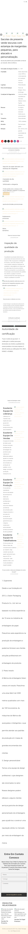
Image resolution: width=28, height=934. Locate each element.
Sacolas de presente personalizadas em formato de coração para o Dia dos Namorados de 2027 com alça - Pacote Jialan (7, 922)
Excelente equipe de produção (8, 482)
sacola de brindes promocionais (12, 204)
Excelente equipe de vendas (8, 435)
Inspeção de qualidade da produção (11, 247)
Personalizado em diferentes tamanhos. (11, 299)
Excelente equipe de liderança (8, 411)
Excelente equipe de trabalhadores (9, 538)
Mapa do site (16, 931)
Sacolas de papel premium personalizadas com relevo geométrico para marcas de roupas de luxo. (20, 920)
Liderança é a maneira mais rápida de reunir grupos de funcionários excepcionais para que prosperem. (8, 423)
